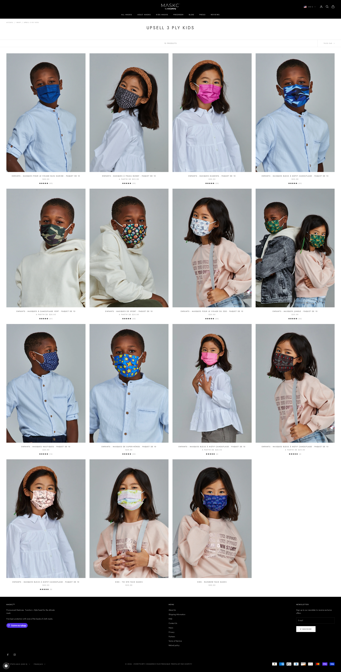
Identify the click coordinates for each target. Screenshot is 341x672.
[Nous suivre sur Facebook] (7, 654)
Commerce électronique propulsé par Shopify (169, 664)
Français (38, 664)
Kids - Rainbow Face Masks (212, 582)
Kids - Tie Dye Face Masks (129, 582)
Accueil (9, 22)
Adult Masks (144, 14)
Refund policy (174, 645)
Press (202, 14)
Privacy (171, 632)
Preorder (178, 14)
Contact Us (173, 623)
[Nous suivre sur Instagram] (14, 654)
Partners (172, 636)
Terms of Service (175, 641)
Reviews (215, 14)
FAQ (170, 618)
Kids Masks (162, 14)
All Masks (126, 14)
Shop (19, 22)
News (171, 627)
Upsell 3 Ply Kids (31, 22)
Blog (191, 14)
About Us (172, 610)
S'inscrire (306, 629)
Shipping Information (177, 614)
